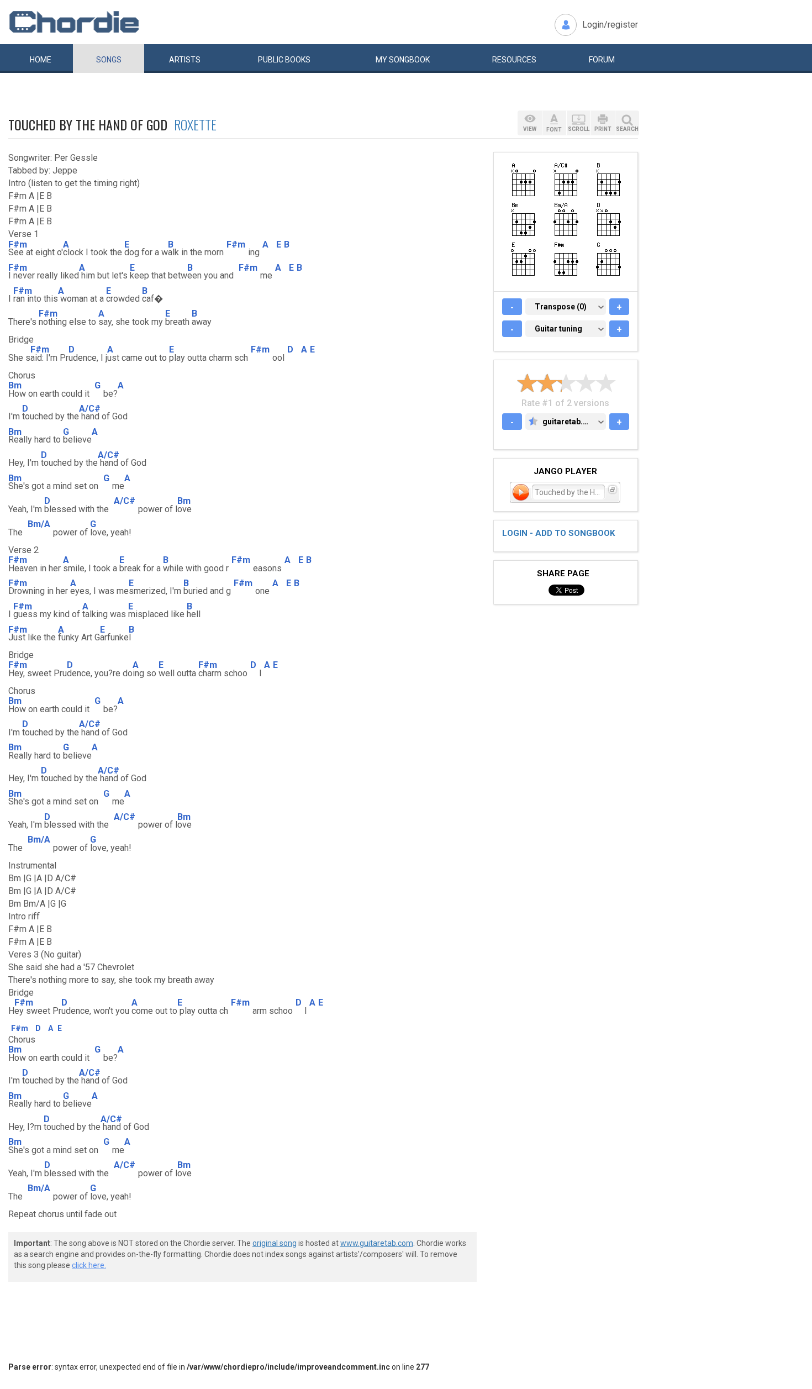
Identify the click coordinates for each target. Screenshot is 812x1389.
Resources (514, 59)
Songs (109, 59)
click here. (89, 1265)
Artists (185, 59)
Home (40, 59)
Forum (602, 59)
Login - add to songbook (558, 533)
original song (274, 1243)
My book (403, 59)
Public (284, 59)
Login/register (610, 24)
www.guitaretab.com (376, 1243)
